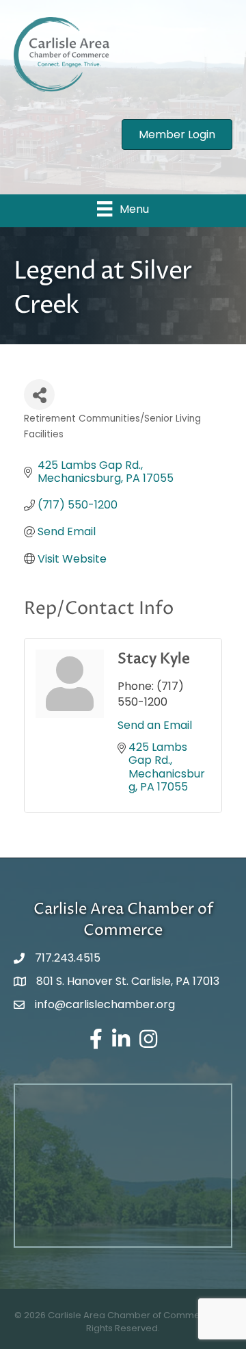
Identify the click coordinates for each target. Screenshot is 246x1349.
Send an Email (155, 725)
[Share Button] (39, 394)
